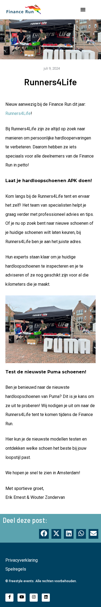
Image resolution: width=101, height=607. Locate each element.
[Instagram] (34, 598)
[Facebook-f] (9, 598)
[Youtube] (22, 598)
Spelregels (15, 569)
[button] (83, 9)
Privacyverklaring (21, 560)
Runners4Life (18, 113)
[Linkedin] (46, 598)
